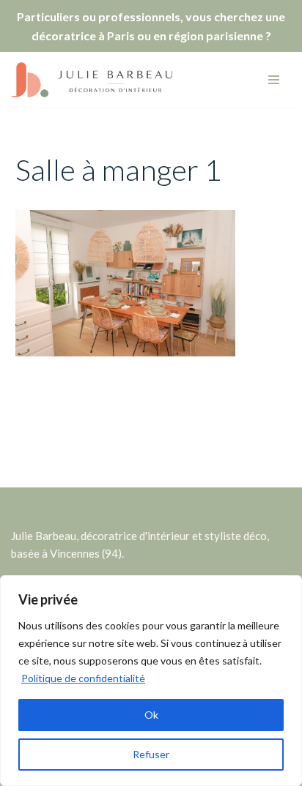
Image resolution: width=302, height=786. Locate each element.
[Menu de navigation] (274, 79)
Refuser (151, 754)
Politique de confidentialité (83, 678)
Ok (151, 714)
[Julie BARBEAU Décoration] (91, 79)
